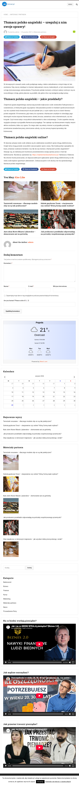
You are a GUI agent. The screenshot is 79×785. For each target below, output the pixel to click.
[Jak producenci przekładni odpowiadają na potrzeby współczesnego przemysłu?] (11, 527)
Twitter (12, 37)
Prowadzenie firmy (10, 611)
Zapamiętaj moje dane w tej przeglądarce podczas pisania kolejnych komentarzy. (32, 295)
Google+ (49, 37)
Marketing (6, 599)
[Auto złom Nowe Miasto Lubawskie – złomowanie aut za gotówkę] (11, 505)
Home (6, 14)
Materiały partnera (18, 14)
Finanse (6, 590)
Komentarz (8, 263)
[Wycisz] (70, 662)
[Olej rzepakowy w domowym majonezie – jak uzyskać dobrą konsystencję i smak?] (11, 549)
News (5, 607)
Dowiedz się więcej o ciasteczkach (58, 782)
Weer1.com (43, 361)
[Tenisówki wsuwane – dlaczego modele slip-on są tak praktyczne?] (11, 462)
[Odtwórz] (6, 662)
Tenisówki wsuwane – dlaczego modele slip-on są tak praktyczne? (27, 421)
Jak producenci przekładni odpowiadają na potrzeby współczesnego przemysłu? (32, 434)
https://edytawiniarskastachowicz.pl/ (45, 155)
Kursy (5, 595)
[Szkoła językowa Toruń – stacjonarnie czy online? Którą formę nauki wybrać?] (11, 484)
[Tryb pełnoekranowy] (73, 662)
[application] (39, 644)
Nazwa (6, 286)
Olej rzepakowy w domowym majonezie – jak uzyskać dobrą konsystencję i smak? (32, 438)
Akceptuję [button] (40, 781)
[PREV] (5, 377)
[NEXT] (74, 377)
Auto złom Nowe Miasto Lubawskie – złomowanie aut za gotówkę (27, 430)
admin (17, 32)
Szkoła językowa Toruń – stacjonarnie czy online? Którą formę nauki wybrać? (30, 425)
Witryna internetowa (60, 286)
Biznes (5, 586)
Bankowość (7, 582)
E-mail (31, 286)
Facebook (31, 37)
